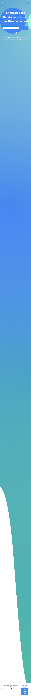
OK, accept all (25, 691)
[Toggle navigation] (28, 3)
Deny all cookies (24, 686)
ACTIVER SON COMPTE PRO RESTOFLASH (15, 38)
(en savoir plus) (9, 689)
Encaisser (24, 28)
